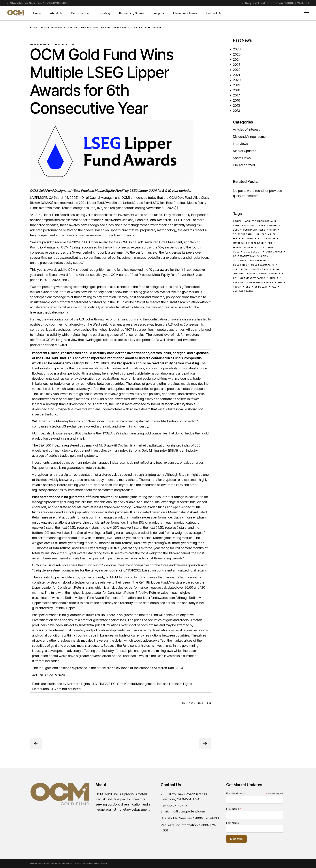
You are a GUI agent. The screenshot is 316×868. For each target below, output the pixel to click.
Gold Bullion (252, 251)
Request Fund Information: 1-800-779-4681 (277, 3)
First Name (233, 809)
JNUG (276, 269)
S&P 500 (238, 282)
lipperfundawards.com (158, 598)
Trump (237, 287)
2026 (237, 49)
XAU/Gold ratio (243, 291)
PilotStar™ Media (97, 863)
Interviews (240, 144)
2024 (237, 59)
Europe (270, 238)
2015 (236, 105)
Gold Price (240, 265)
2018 (236, 90)
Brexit (273, 225)
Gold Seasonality (263, 265)
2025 (236, 54)
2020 (237, 80)
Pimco (251, 273)
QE (234, 278)
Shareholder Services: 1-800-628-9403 (39, 3)
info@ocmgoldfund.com (187, 811)
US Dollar (261, 287)
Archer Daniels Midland (260, 221)
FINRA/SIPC (107, 684)
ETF (260, 238)
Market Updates (51, 27)
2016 (236, 100)
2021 (236, 75)
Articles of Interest (246, 129)
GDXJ (261, 247)
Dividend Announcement (250, 136)
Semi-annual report (260, 282)
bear (262, 225)
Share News (242, 158)
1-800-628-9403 (206, 818)
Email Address (235, 793)
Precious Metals (270, 273)
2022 (236, 70)
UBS (248, 287)
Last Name (232, 822)
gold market (274, 251)
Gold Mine (239, 260)
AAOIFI (237, 221)
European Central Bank (248, 243)
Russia (274, 278)
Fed (270, 243)
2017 (236, 95)
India (244, 269)
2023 (236, 65)
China (273, 230)
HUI (235, 269)
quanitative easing (253, 278)
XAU (274, 287)
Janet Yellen (260, 269)
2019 (236, 85)
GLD (270, 247)
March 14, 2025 (64, 44)
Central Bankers (254, 230)
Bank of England (244, 225)
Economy (248, 238)
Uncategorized (244, 165)
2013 (236, 111)
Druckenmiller (266, 234)
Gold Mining (258, 260)
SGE (280, 282)
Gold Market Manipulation (250, 256)
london (238, 273)
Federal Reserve (243, 247)
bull (236, 230)
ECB (235, 238)
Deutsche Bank (242, 234)
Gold (236, 251)
